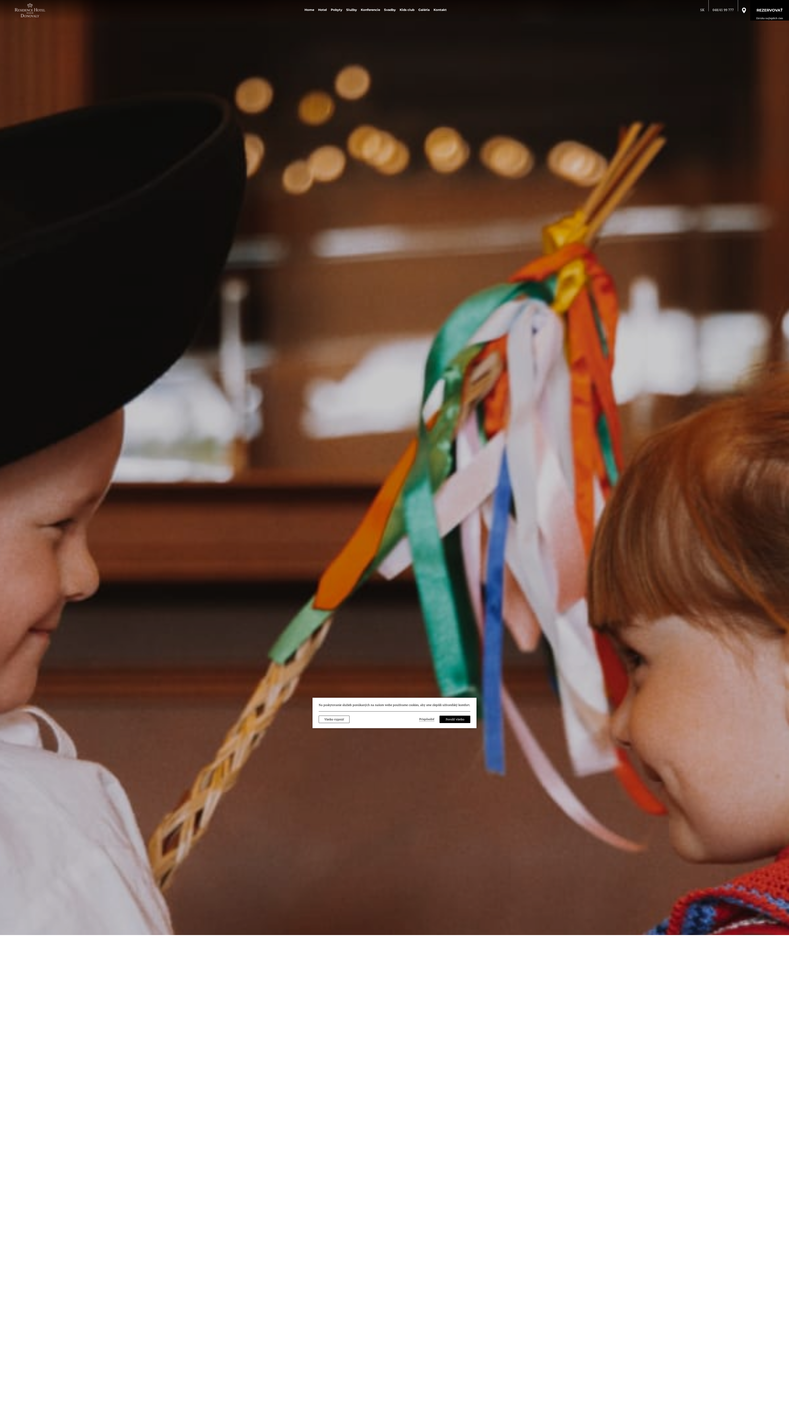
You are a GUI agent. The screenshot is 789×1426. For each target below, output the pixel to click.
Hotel (322, 10)
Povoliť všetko (455, 719)
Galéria (424, 10)
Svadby (390, 10)
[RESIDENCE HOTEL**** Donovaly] (30, 10)
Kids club (407, 10)
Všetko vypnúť (334, 719)
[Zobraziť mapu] (744, 10)
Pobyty (336, 10)
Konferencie (370, 10)
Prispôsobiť (426, 719)
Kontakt (440, 10)
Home (309, 10)
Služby (351, 10)
